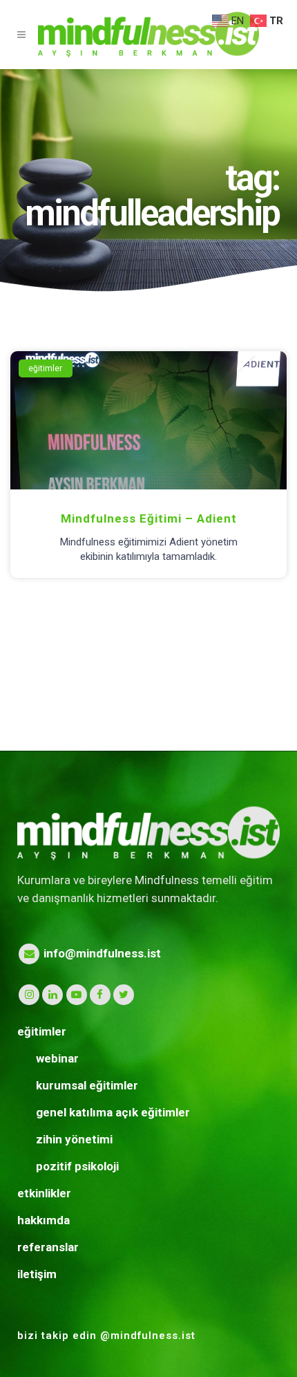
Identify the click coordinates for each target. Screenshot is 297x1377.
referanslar (48, 1247)
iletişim (37, 1274)
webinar (57, 1058)
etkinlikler (44, 1193)
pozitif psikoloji (77, 1166)
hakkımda (43, 1220)
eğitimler (41, 1031)
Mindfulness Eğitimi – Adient (149, 518)
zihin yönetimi (74, 1139)
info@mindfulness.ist (101, 953)
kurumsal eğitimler (87, 1085)
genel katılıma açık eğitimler (113, 1112)
